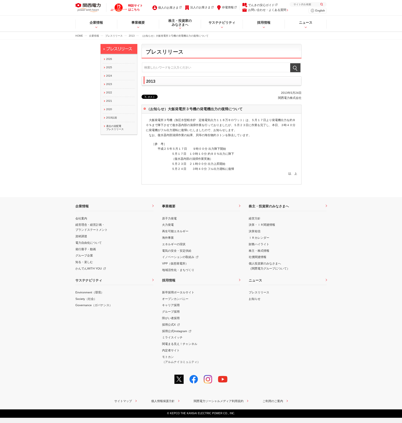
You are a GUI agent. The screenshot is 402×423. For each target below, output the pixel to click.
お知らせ (254, 298)
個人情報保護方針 (163, 401)
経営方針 (254, 218)
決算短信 (254, 231)
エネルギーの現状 (174, 244)
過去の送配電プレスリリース (115, 128)
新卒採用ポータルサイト (178, 292)
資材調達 (81, 236)
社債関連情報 (257, 257)
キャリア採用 (171, 305)
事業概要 (168, 206)
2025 (109, 67)
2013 (132, 35)
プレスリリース (114, 35)
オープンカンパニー (175, 298)
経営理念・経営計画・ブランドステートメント (91, 227)
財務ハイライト (259, 244)
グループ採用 (171, 311)
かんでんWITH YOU (88, 268)
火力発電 (168, 224)
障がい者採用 (171, 318)
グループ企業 (84, 255)
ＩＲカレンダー (259, 237)
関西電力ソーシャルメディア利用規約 (219, 401)
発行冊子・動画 (85, 249)
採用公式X (169, 324)
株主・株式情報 (259, 250)
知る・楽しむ (84, 262)
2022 (109, 92)
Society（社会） (86, 298)
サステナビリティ (88, 280)
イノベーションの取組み (178, 257)
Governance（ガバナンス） (93, 305)
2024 (109, 75)
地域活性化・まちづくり (178, 270)
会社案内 (81, 218)
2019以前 (111, 117)
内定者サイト (171, 350)
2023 (109, 84)
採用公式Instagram (174, 331)
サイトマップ (123, 401)
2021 (109, 100)
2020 (109, 109)
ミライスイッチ (172, 337)
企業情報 (94, 35)
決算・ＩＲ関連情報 (262, 224)
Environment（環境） (89, 292)
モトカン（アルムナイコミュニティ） (181, 359)
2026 (109, 59)
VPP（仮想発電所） (175, 263)
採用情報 (168, 280)
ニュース (255, 280)
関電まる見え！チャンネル (179, 344)
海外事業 (168, 237)
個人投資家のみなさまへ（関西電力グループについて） (269, 266)
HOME (79, 35)
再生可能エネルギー (175, 231)
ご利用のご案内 (273, 401)
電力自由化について (88, 242)
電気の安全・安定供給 (176, 250)
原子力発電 (169, 218)
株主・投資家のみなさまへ (269, 206)
